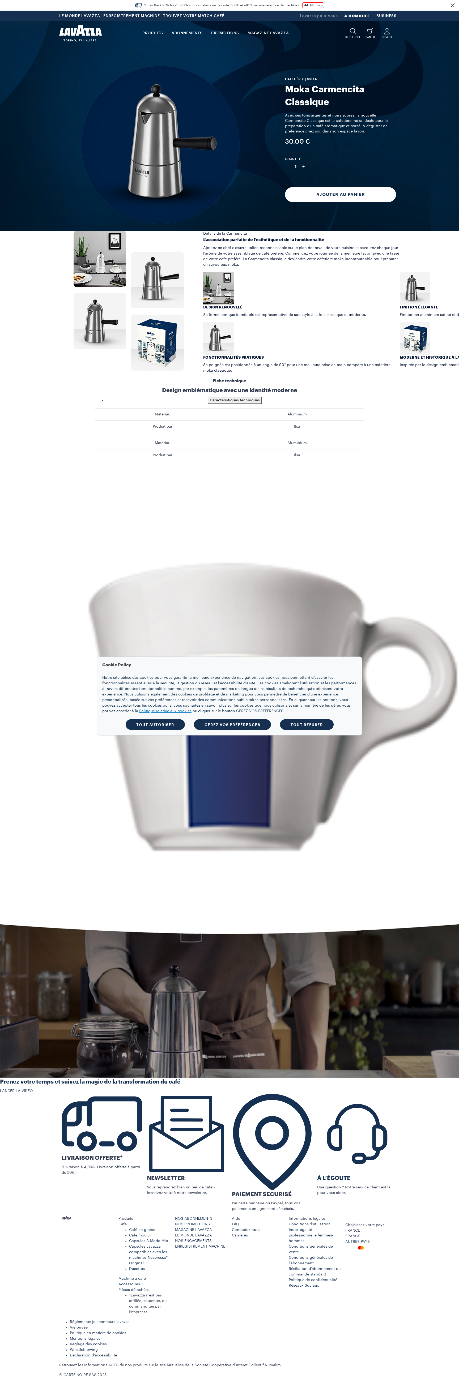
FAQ (235, 1224)
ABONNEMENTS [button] (187, 33)
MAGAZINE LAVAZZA (193, 1230)
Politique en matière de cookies (98, 1333)
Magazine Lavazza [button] (268, 33)
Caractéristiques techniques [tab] (235, 400)
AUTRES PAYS (357, 1242)
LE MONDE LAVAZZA (79, 16)
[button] (452, 5)
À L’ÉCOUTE (333, 1178)
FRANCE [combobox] (352, 1230)
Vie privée (79, 1327)
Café (122, 1224)
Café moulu (139, 1235)
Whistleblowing (84, 1350)
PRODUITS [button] (152, 33)
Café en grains (142, 1230)
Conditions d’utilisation (310, 1224)
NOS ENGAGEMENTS (193, 1241)
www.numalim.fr (296, 1365)
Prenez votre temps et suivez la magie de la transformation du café (90, 1082)
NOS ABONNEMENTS (193, 1219)
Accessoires (129, 1284)
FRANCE (352, 1236)
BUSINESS (386, 16)
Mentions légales (85, 1339)
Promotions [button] (225, 33)
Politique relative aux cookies (165, 711)
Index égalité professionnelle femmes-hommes (311, 1235)
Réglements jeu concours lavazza (100, 1322)
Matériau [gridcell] (162, 414)
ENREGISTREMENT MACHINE (131, 16)
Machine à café (132, 1279)
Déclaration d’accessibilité (93, 1355)
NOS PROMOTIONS (192, 1224)
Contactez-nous (246, 1230)
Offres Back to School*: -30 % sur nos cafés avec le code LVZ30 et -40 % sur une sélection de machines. (222, 5)
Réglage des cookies (88, 1344)
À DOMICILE (357, 16)
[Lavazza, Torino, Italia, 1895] (80, 33)
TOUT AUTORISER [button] (155, 725)
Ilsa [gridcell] (297, 426)
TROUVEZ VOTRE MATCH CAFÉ (193, 16)
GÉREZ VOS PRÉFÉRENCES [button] (232, 725)
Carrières (240, 1235)
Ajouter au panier (340, 194)
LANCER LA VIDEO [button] (16, 1091)
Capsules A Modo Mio (148, 1241)
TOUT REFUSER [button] (307, 725)
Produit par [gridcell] (162, 426)
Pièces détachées (134, 1290)
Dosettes (137, 1269)
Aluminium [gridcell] (297, 414)
